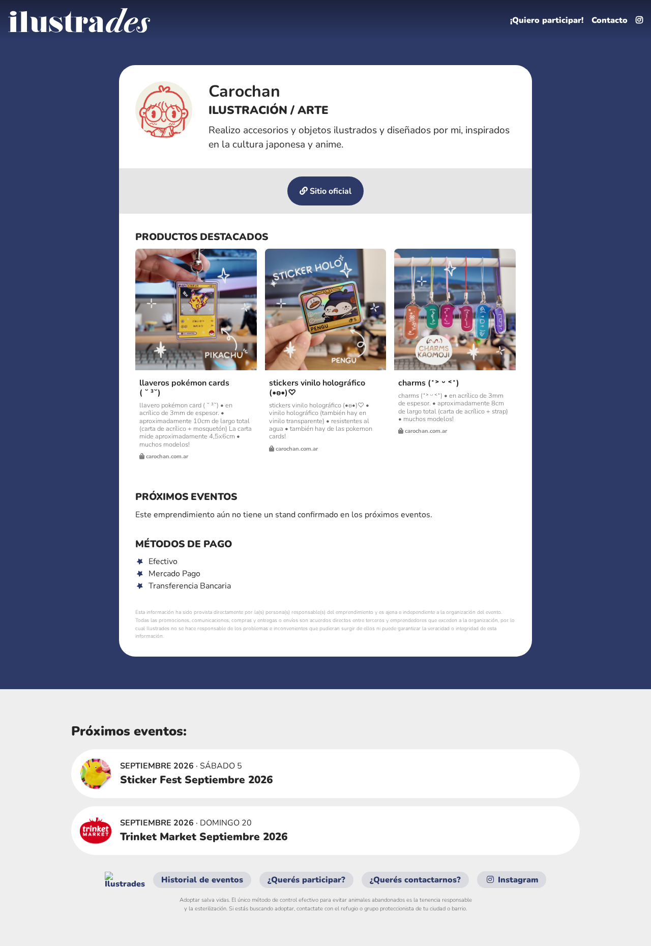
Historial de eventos (202, 879)
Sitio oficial (329, 191)
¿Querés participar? (306, 879)
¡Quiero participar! (546, 20)
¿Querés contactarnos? (415, 879)
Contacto (609, 20)
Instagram (516, 879)
